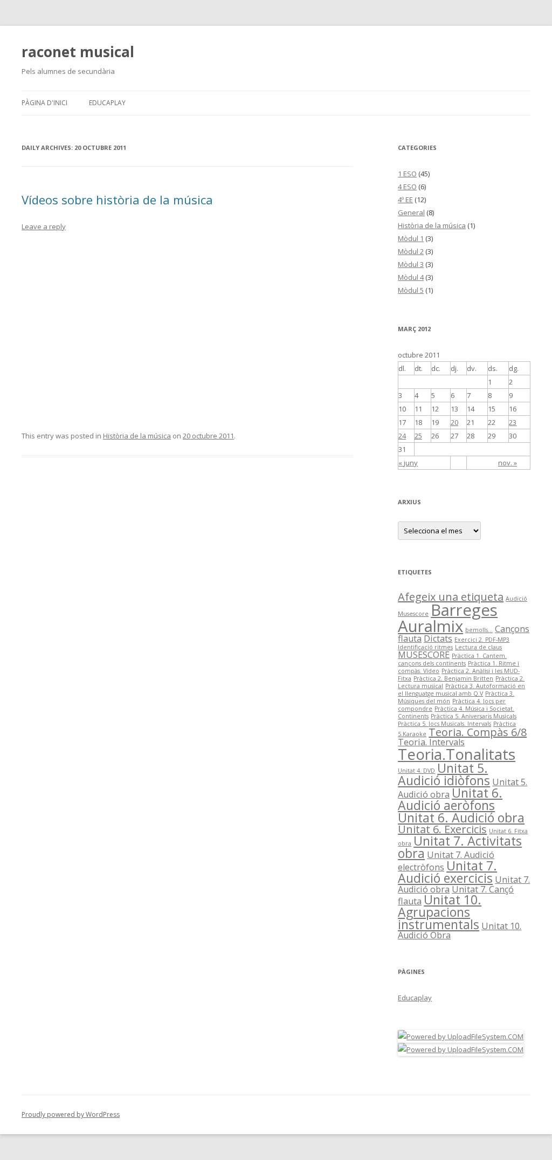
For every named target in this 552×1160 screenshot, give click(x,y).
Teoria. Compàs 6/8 (478, 732)
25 (418, 436)
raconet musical (78, 51)
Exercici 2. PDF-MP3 (481, 639)
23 (512, 422)
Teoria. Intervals (431, 742)
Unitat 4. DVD (416, 770)
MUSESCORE (424, 655)
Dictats (438, 638)
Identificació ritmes (425, 647)
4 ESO (407, 186)
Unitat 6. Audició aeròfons (450, 799)
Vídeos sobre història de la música (117, 199)
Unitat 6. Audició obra (461, 817)
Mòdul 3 (411, 264)
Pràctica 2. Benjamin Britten (453, 678)
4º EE (405, 199)
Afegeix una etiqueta (450, 596)
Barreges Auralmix (448, 617)
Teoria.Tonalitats (456, 754)
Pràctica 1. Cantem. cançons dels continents (452, 659)
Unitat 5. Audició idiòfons (444, 774)
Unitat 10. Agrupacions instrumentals (439, 912)
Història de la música (137, 436)
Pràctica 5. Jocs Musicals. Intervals (444, 723)
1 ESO (407, 174)
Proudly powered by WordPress (71, 1114)
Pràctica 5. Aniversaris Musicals (473, 716)
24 (402, 436)
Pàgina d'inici (44, 102)
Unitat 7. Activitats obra (460, 847)
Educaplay (107, 102)
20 (454, 422)
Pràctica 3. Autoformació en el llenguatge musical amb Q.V (461, 689)
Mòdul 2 (411, 251)
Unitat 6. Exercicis (442, 829)
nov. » (507, 463)
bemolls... (479, 630)
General (411, 212)
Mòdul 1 (411, 238)
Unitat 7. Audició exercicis (447, 872)
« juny (408, 463)
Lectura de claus (478, 647)
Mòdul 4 (411, 277)
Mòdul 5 (411, 290)
